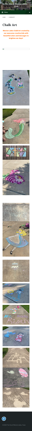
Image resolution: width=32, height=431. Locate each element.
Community (12, 17)
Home (4, 17)
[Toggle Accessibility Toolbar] (4, 419)
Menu (6, 12)
